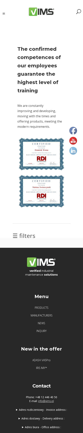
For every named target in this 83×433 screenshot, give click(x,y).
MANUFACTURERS (42, 315)
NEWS (41, 323)
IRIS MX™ (41, 368)
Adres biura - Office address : (43, 427)
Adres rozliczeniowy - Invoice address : (43, 410)
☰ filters (24, 235)
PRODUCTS (41, 308)
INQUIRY (41, 331)
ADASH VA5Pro (41, 360)
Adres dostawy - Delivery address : (42, 418)
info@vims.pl (46, 401)
